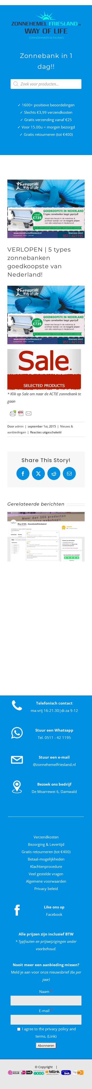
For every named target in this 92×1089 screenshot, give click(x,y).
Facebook (54, 914)
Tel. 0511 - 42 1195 (54, 737)
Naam (46, 991)
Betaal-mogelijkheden (46, 859)
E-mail (46, 1010)
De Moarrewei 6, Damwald (54, 791)
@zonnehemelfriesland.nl (54, 764)
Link (51, 1036)
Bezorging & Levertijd (46, 844)
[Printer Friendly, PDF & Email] (20, 413)
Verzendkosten (46, 836)
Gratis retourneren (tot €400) (46, 851)
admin (19, 426)
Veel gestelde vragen (46, 873)
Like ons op (54, 907)
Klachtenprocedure (46, 866)
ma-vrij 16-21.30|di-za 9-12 (54, 710)
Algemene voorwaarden (46, 881)
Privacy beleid (46, 888)
